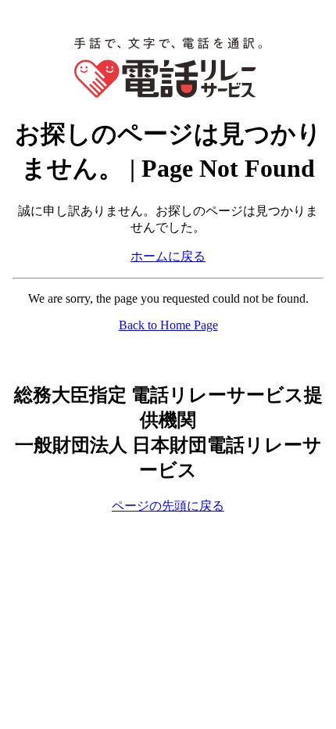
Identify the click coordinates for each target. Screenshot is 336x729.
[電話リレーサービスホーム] (168, 93)
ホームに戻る (168, 256)
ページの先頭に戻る (168, 505)
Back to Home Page (168, 325)
